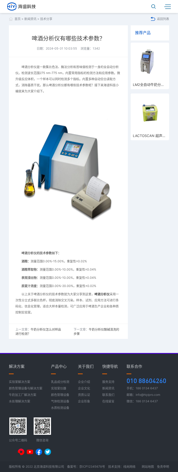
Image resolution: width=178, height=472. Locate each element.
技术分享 (46, 19)
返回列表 (163, 19)
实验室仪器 (58, 388)
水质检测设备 (60, 407)
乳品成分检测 (60, 381)
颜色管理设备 (60, 394)
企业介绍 (84, 381)
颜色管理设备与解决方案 (25, 388)
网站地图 (148, 466)
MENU (167, 6)
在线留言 (108, 401)
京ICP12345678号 (92, 466)
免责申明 (163, 466)
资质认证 (84, 394)
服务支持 (108, 381)
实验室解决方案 (19, 381)
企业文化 (84, 388)
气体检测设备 (60, 401)
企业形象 (84, 401)
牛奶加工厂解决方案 (22, 394)
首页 (18, 19)
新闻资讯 (30, 19)
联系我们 (108, 394)
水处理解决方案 (19, 401)
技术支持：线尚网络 (121, 466)
